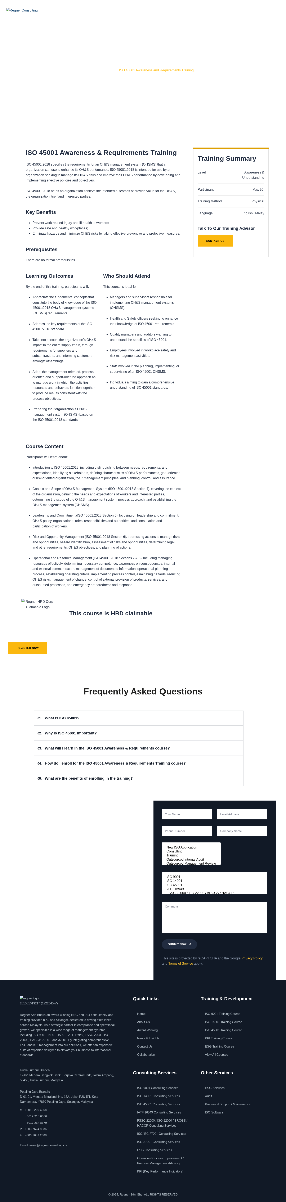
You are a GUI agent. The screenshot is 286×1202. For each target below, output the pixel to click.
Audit (208, 1096)
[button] (138, 718)
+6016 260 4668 (36, 1110)
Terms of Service (180, 963)
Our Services (97, 10)
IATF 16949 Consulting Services (159, 1112)
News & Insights (168, 10)
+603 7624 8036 (36, 1129)
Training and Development (51, 70)
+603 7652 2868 (36, 1135)
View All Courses (216, 1054)
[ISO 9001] (214, 877)
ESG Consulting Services (154, 1150)
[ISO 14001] (214, 881)
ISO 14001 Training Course (223, 1022)
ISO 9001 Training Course (222, 1014)
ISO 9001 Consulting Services (157, 1088)
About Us (70, 10)
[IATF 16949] (214, 889)
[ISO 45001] (214, 885)
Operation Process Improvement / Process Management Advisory (160, 1160)
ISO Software (214, 1112)
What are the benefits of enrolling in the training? (85, 778)
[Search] (235, 10)
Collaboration (146, 1054)
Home (23, 70)
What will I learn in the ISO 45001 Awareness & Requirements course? (103, 748)
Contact (197, 10)
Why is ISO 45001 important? (67, 733)
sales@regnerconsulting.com (49, 1145)
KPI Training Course (218, 1038)
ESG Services (215, 1088)
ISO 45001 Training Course (95, 70)
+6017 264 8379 (36, 1122)
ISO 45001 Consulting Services (158, 1104)
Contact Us (145, 1046)
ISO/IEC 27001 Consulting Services (161, 1133)
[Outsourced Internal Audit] (191, 860)
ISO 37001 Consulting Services (158, 1142)
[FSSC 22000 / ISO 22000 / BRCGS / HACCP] (214, 893)
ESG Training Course (219, 1046)
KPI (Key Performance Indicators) (160, 1171)
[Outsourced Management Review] (191, 864)
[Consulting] (191, 852)
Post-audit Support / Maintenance (227, 1104)
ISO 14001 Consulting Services (158, 1096)
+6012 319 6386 (36, 1116)
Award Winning (133, 10)
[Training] (191, 855)
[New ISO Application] (191, 848)
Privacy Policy (252, 958)
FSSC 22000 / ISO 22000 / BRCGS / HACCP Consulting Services (162, 1123)
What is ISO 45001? (58, 718)
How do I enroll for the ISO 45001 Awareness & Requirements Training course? (111, 763)
